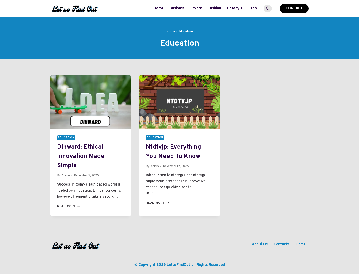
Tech (253, 8)
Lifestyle (235, 8)
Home (158, 8)
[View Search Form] (268, 8)
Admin (65, 176)
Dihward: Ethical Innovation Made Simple (80, 156)
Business (177, 8)
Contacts (282, 244)
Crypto (196, 8)
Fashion (214, 8)
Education (66, 137)
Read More (68, 206)
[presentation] (90, 102)
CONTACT (294, 8)
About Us (260, 244)
